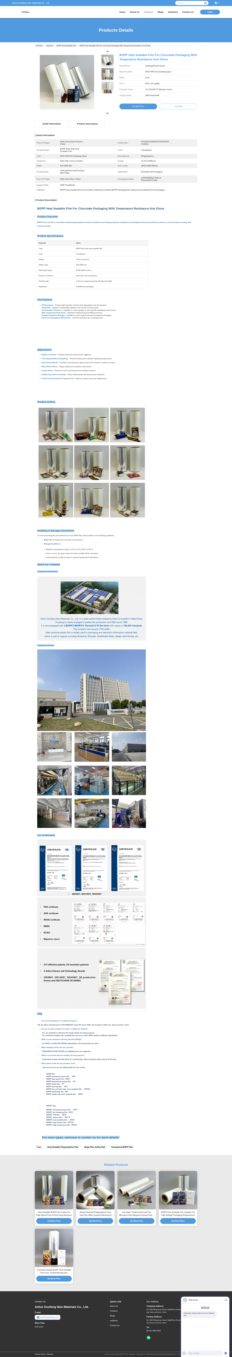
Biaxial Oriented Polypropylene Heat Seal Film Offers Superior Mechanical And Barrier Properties (95, 1214)
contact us (188, 12)
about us (134, 12)
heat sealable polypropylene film (62, 1147)
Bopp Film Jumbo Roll (94, 1147)
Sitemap (50, 1354)
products (148, 12)
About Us (114, 1306)
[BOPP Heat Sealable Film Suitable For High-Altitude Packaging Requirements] (178, 1190)
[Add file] (184, 1353)
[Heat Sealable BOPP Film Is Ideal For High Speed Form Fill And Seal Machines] (54, 1190)
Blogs (112, 1316)
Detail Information (52, 124)
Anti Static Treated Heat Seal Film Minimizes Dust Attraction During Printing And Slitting (136, 1214)
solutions (173, 12)
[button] (42, 331)
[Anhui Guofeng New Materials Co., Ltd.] (25, 12)
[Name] (205, 3)
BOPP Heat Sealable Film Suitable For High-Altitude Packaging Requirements (178, 1213)
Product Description (87, 124)
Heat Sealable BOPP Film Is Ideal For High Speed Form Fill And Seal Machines (54, 1213)
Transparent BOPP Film (122, 1147)
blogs (161, 12)
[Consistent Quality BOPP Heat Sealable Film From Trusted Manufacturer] (54, 1248)
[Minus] (226, 1300)
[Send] (226, 1353)
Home (122, 12)
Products (49, 46)
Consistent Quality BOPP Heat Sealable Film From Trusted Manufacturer (54, 1271)
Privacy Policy (40, 1354)
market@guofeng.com (49, 1317)
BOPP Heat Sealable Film (66, 46)
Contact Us (115, 1325)
